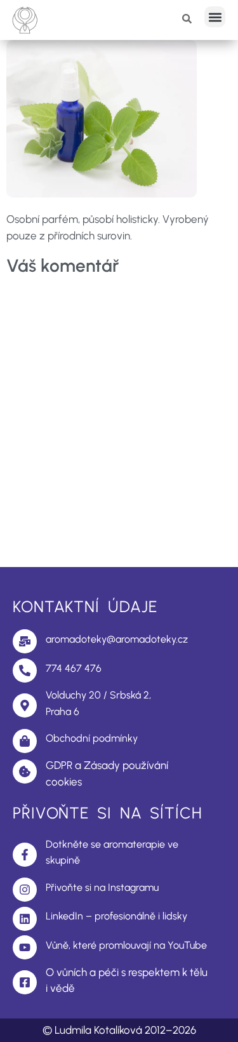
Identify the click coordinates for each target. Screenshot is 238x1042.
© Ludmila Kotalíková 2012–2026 (119, 1030)
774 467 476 (74, 668)
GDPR (59, 765)
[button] (214, 16)
